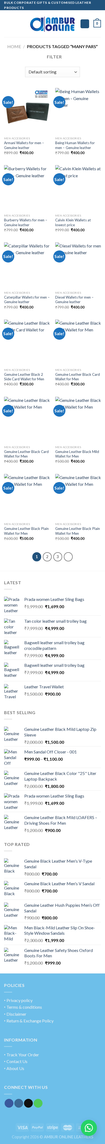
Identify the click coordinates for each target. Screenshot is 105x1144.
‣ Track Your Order (21, 1054)
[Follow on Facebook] (9, 1103)
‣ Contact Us (15, 1061)
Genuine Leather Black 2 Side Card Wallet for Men (24, 376)
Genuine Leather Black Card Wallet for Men (77, 376)
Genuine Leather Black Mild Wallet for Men (77, 454)
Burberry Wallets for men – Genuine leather (25, 222)
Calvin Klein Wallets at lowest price (73, 222)
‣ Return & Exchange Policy (29, 1020)
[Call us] (38, 1103)
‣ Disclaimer (15, 1014)
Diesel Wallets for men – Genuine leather (74, 299)
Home (14, 46)
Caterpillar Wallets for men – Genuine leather (27, 299)
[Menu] (7, 23)
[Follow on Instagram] (18, 1103)
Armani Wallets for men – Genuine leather (24, 145)
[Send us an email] (28, 1103)
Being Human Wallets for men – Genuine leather (75, 145)
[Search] (84, 23)
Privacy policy (19, 1000)
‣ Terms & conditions (23, 1007)
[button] (89, 1128)
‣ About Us (14, 1068)
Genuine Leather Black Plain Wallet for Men (26, 531)
